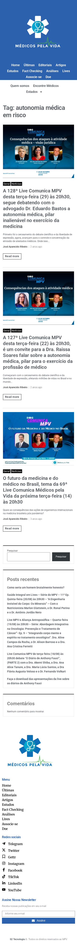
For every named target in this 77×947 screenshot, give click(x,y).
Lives (66, 71)
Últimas (29, 65)
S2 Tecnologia (17, 939)
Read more (12, 256)
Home (15, 65)
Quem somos (19, 86)
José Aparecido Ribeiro (15, 246)
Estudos (12, 71)
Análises (52, 71)
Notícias (17, 183)
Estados (32, 92)
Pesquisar (12, 550)
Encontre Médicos (46, 86)
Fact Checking (32, 71)
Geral (7, 183)
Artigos (61, 65)
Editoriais (45, 65)
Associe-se (34, 77)
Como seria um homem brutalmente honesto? (35, 587)
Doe (48, 77)
